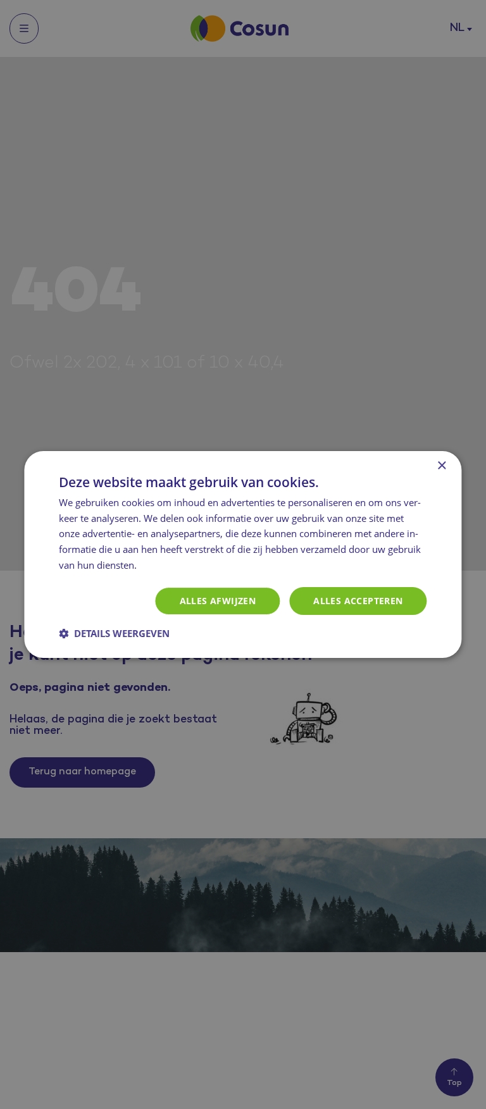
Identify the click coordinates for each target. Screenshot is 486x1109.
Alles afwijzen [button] (218, 601)
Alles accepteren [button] (357, 601)
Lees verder (166, 566)
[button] (114, 633)
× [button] (441, 466)
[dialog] (243, 554)
